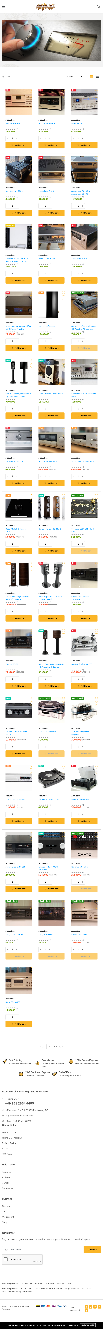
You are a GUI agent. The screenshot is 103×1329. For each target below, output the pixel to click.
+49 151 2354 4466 (19, 1103)
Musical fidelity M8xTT (81, 664)
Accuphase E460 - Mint (49, 461)
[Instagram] (95, 1307)
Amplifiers (38, 1283)
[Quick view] (31, 90)
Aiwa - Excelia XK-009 (15, 867)
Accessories (26, 1283)
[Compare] (31, 97)
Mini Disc (86, 1288)
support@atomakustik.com (19, 1115)
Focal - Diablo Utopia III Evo (51, 394)
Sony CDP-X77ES (79, 934)
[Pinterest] (99, 1307)
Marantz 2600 (77, 123)
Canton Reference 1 (47, 326)
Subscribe (92, 1250)
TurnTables (27, 1291)
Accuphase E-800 (79, 258)
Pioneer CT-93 (12, 664)
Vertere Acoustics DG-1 (49, 799)
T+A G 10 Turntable (47, 732)
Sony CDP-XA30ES (14, 934)
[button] (74, 77)
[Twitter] (90, 1307)
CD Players (26, 1288)
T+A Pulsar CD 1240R (15, 799)
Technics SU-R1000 (14, 461)
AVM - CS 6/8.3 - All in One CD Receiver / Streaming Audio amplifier (83, 329)
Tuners (70, 1283)
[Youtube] (86, 1310)
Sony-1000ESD (45, 934)
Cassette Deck (40, 1288)
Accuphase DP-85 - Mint (82, 461)
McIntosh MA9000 (14, 191)
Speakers (50, 1283)
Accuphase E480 (46, 191)
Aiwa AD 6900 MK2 (47, 258)
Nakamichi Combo (79, 867)
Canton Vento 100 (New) (49, 529)
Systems (60, 1283)
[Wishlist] (31, 93)
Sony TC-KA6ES (12, 1002)
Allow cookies (87, 1325)
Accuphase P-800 (46, 123)
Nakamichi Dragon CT (81, 799)
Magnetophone (72, 1288)
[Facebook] (86, 1307)
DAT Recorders (56, 1288)
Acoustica (9, 120)
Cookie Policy (72, 1325)
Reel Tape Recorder (11, 1291)
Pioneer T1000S (12, 123)
